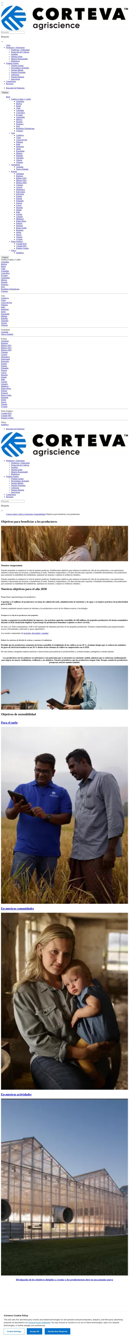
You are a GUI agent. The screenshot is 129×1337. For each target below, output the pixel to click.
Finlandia (20, 201)
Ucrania (19, 239)
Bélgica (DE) (21, 183)
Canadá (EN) (21, 244)
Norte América (17, 241)
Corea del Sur (21, 140)
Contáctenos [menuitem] (11, 81)
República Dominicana (25, 128)
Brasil (18, 106)
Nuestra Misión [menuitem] (17, 70)
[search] (2, 41)
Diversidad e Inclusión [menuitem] (20, 68)
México (19, 119)
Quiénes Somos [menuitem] (12, 63)
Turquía (19, 237)
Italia (18, 212)
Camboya (20, 135)
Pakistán (19, 156)
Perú (18, 126)
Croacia (19, 187)
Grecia (18, 205)
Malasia (19, 153)
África (13, 250)
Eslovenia (20, 194)
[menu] (2, 2)
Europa (14, 171)
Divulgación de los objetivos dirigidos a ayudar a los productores (64, 1279)
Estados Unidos (22, 248)
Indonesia (20, 146)
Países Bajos (21, 221)
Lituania (19, 217)
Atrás (8, 45)
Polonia (19, 223)
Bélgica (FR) (21, 178)
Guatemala (20, 117)
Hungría (19, 207)
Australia (19, 167)
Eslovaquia (20, 192)
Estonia (19, 198)
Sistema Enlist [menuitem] (16, 56)
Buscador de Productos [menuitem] (15, 88)
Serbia (18, 232)
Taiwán (19, 160)
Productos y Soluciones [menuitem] (15, 47)
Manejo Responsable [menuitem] (19, 59)
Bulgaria (19, 176)
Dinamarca (20, 189)
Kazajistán (20, 151)
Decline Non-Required (57, 1331)
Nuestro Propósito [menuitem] (18, 72)
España (19, 196)
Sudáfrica (20, 253)
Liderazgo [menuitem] (15, 75)
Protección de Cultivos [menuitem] (20, 52)
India (18, 144)
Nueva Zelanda (22, 169)
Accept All (34, 1331)
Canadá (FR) (21, 246)
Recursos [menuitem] (9, 84)
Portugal (19, 226)
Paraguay (20, 124)
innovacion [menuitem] (15, 79)
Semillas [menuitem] (14, 54)
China (18, 137)
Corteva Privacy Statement (39, 1322)
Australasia (15, 165)
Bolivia (19, 104)
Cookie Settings (14, 1331)
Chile (18, 108)
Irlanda (19, 210)
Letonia (19, 214)
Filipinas (19, 142)
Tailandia (19, 158)
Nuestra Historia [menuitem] (17, 77)
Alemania (20, 174)
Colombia (20, 110)
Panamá (19, 122)
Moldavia (20, 219)
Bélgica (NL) (21, 180)
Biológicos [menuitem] (15, 61)
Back (8, 97)
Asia (13, 133)
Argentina (20, 101)
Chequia (19, 185)
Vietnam (19, 162)
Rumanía (19, 230)
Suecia (18, 235)
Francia (19, 203)
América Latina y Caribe (21, 99)
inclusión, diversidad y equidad (36, 633)
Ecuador (19, 115)
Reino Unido (21, 228)
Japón (18, 149)
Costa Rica (20, 113)
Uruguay (5, 92)
